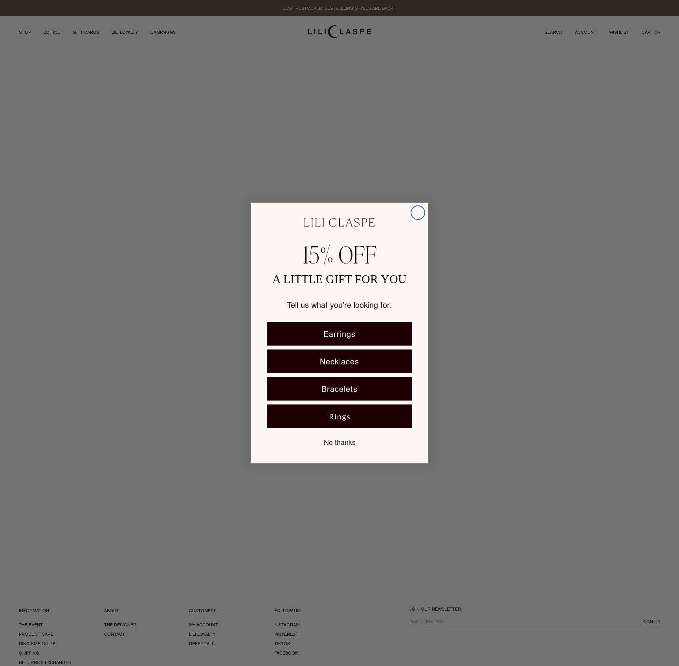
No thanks (340, 442)
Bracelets (339, 388)
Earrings (339, 333)
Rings (340, 416)
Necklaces (339, 361)
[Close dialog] (418, 213)
